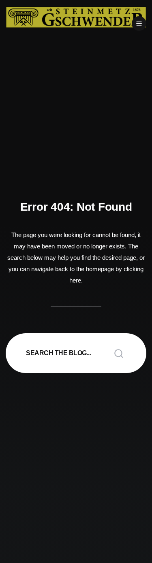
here (75, 280)
